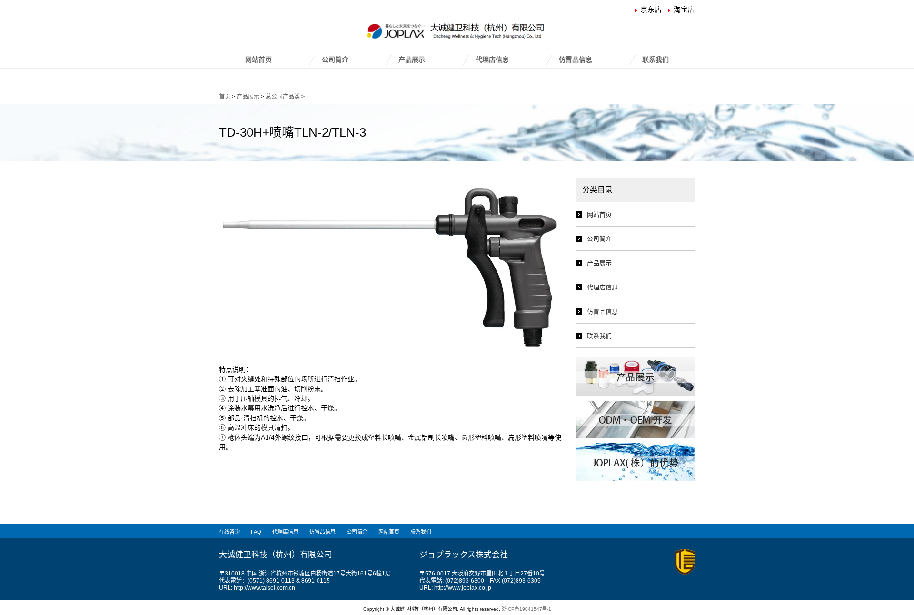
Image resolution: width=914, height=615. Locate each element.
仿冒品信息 (575, 59)
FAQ (256, 532)
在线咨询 (229, 532)
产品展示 (411, 59)
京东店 (651, 9)
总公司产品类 (283, 96)
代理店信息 (492, 59)
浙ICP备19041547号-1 (526, 609)
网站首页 (258, 59)
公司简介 (335, 59)
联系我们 (655, 59)
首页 (224, 96)
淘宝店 (684, 9)
